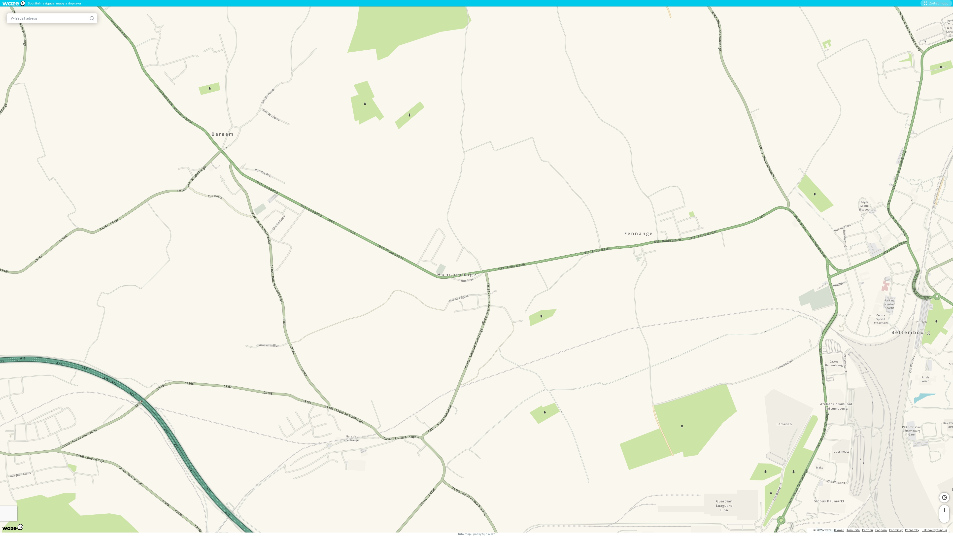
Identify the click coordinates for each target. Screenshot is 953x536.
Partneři (867, 530)
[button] (944, 509)
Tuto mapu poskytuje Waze (476, 534)
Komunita (853, 530)
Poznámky (912, 530)
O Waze (839, 530)
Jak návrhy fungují (934, 530)
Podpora (881, 530)
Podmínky (896, 530)
